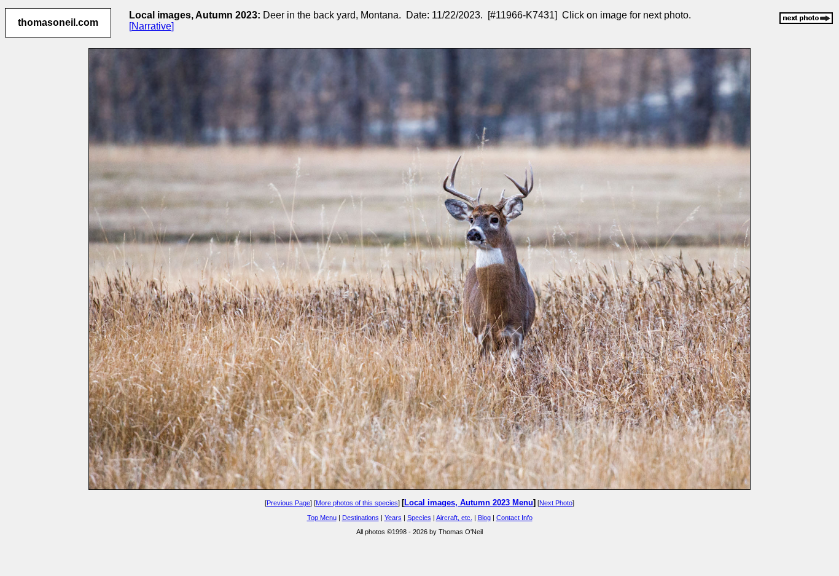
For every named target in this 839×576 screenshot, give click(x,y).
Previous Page (288, 503)
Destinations (360, 517)
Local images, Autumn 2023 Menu (468, 502)
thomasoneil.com (58, 22)
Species (419, 517)
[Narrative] (151, 26)
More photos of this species (357, 503)
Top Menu (322, 517)
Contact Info (514, 517)
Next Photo (555, 503)
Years (393, 517)
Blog (484, 517)
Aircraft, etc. (454, 517)
